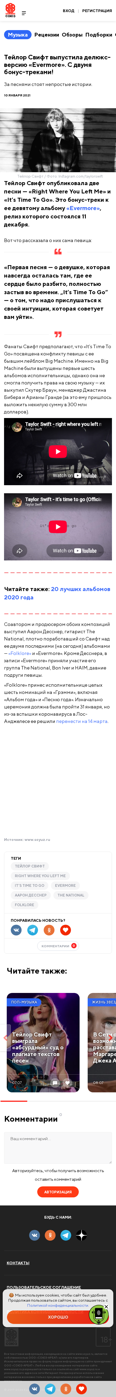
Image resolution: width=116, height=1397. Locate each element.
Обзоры (72, 34)
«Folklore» (19, 653)
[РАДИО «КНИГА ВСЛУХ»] (99, 1314)
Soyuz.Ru (10, 10)
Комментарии (58, 946)
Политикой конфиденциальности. (58, 1305)
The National (70, 895)
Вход (68, 11)
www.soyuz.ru (37, 839)
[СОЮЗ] (11, 1336)
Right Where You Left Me (40, 876)
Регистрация (97, 11)
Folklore (24, 905)
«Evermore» (83, 207)
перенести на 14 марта (82, 721)
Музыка (18, 34)
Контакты (18, 1263)
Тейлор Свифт (30, 866)
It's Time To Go (29, 886)
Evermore (65, 886)
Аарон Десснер (31, 895)
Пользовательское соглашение (44, 1287)
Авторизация (58, 1192)
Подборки (98, 34)
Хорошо (58, 1317)
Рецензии (46, 34)
